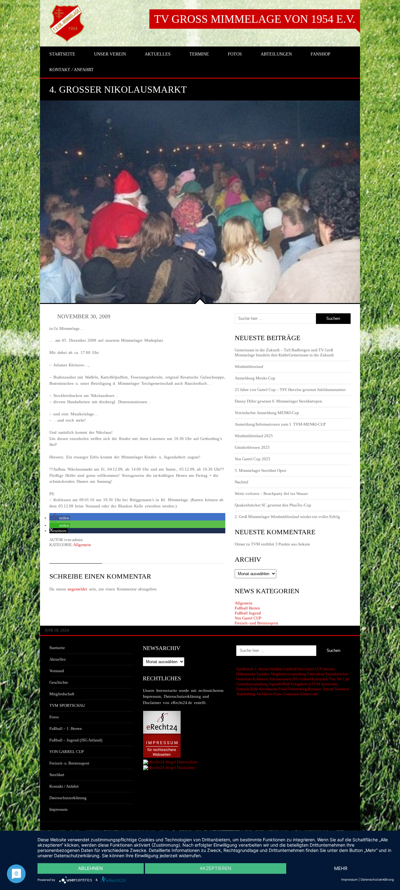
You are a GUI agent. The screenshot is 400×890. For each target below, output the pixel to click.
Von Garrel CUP (248, 618)
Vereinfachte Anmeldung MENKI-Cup (267, 412)
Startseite (57, 647)
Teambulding (245, 694)
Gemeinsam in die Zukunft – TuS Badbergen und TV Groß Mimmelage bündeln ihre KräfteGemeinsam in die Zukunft (284, 352)
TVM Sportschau (325, 684)
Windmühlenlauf (249, 366)
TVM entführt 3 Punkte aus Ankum (280, 544)
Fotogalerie (299, 684)
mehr (341, 868)
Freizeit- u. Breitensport (69, 763)
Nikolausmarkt (280, 679)
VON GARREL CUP (66, 751)
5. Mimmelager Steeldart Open (260, 470)
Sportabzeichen (337, 674)
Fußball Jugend (248, 613)
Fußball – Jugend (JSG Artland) (75, 740)
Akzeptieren (215, 868)
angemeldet (77, 589)
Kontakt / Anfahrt (64, 786)
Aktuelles (57, 659)
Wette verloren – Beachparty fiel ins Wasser (271, 493)
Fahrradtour (316, 674)
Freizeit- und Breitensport (256, 623)
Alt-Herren (264, 694)
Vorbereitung (297, 689)
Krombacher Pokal (273, 689)
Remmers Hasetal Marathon (328, 689)
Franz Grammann (286, 694)
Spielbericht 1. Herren (252, 669)
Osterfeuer (244, 679)
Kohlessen (260, 679)
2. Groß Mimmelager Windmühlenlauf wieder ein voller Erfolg (287, 516)
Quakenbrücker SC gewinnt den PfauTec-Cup (273, 505)
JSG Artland (301, 679)
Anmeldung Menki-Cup (255, 378)
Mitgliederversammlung (288, 674)
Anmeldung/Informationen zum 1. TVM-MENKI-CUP (280, 424)
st (309, 684)
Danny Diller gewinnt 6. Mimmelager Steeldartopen (278, 401)
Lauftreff (290, 669)
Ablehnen (90, 868)
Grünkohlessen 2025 (252, 447)
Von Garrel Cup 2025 (252, 459)
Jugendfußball (279, 684)
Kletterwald (309, 694)
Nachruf (241, 482)
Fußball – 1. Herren (65, 728)
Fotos (54, 717)
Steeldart (56, 774)
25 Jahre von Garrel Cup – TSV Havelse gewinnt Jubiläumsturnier (290, 389)
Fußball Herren (247, 608)
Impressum (58, 809)
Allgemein (82, 544)
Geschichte (58, 682)
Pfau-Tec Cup (339, 679)
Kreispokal (320, 679)
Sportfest (263, 674)
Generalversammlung (252, 684)
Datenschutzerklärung (68, 797)
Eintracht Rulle (247, 689)
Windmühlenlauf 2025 (254, 435)
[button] (59, 518)
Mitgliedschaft (61, 694)
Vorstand (56, 670)
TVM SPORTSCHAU (67, 705)
